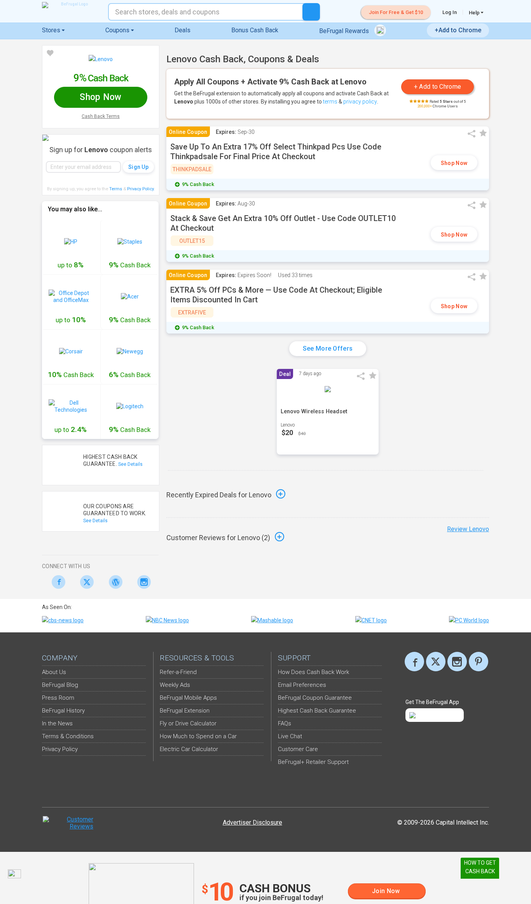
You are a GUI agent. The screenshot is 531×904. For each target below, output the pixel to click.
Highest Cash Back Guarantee (317, 710)
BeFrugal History (63, 710)
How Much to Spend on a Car (198, 736)
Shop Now (454, 163)
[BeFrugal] (71, 5)
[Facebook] (56, 582)
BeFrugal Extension (185, 710)
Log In (449, 12)
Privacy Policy (141, 188)
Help (475, 12)
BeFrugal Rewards (344, 31)
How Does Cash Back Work (313, 672)
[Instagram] (142, 582)
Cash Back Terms (101, 116)
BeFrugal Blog (60, 684)
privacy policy (360, 101)
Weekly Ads (175, 684)
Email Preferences (302, 684)
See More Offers (328, 348)
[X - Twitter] (85, 582)
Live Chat (290, 736)
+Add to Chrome (458, 30)
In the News (57, 723)
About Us (54, 672)
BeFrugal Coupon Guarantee (315, 697)
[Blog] (113, 582)
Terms (115, 188)
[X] (435, 661)
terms (330, 101)
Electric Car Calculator (189, 749)
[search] (311, 12)
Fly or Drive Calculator (188, 723)
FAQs (284, 723)
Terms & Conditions (68, 736)
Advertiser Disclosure (252, 822)
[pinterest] (478, 661)
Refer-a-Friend (178, 672)
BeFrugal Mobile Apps (188, 697)
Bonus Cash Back (254, 30)
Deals (182, 30)
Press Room (58, 697)
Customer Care (298, 749)
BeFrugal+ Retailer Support (313, 761)
